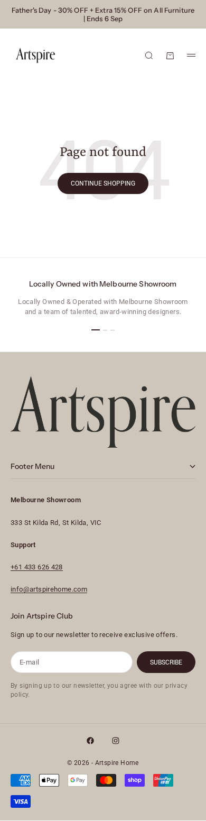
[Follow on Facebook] (90, 740)
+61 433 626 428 (37, 567)
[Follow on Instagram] (115, 740)
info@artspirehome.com (49, 589)
